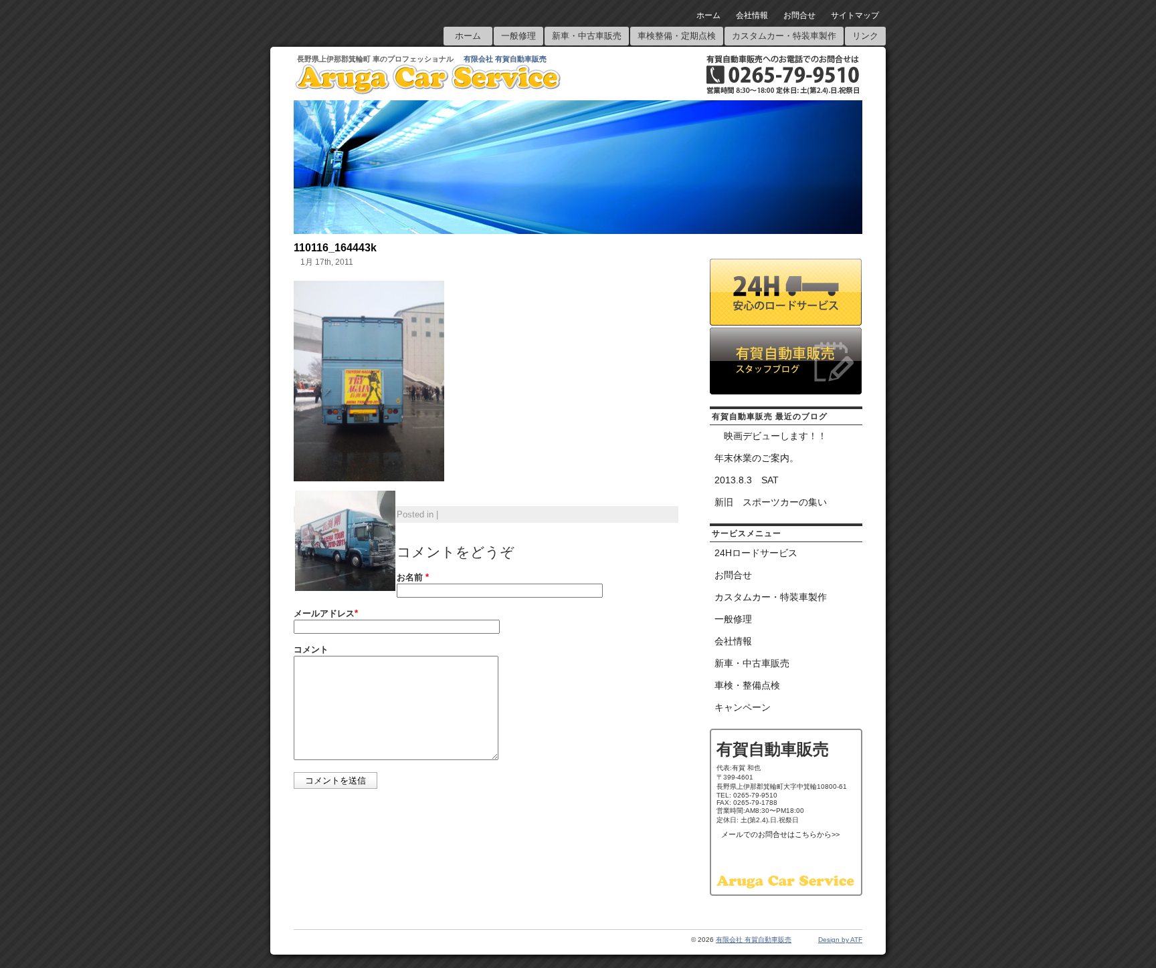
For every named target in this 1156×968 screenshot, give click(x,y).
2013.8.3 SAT (746, 480)
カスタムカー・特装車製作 (784, 36)
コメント (311, 649)
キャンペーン (742, 707)
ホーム (708, 15)
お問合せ (799, 15)
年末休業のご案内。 (756, 458)
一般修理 (518, 36)
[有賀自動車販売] (428, 91)
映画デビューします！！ (770, 436)
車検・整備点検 (747, 685)
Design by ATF (840, 939)
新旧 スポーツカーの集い (770, 502)
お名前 (413, 577)
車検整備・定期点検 (677, 36)
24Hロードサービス (755, 553)
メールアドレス (326, 613)
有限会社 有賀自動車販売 (505, 59)
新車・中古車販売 (586, 36)
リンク (865, 36)
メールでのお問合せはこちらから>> (780, 834)
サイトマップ (855, 15)
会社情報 (752, 15)
